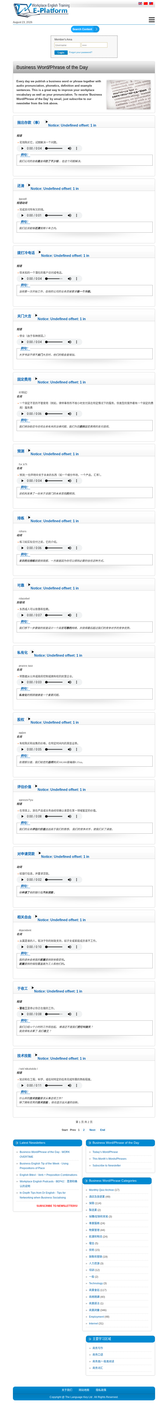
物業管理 (94, 1230)
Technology (96, 1283)
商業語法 (94, 1303)
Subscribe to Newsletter (107, 1165)
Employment (96, 1316)
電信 (91, 1243)
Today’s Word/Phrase (105, 1152)
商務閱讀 (94, 1296)
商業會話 (94, 1290)
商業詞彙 (94, 1310)
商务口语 (98, 1354)
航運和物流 (95, 1236)
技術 (91, 1250)
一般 (91, 1276)
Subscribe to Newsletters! (57, 1205)
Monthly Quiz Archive (101, 1190)
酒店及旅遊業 (97, 1196)
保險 (91, 1203)
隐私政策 (101, 1390)
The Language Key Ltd (78, 1397)
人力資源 (94, 1263)
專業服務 (94, 1223)
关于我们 (67, 1390)
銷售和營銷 (95, 1256)
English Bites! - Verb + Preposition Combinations (48, 1174)
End (102, 1130)
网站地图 (84, 1390)
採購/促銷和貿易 (98, 1216)
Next (92, 1130)
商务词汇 (98, 1368)
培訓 (91, 1270)
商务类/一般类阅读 (103, 1361)
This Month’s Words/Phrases (109, 1158)
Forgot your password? (80, 52)
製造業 (93, 1210)
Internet (93, 1323)
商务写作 (98, 1348)
